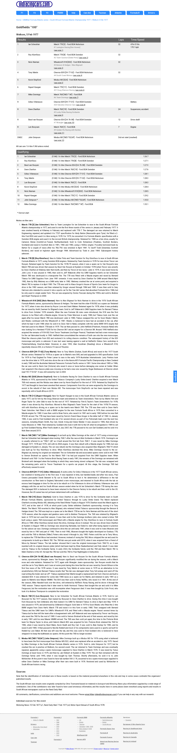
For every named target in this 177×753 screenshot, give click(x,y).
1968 (57, 722)
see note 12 (59, 140)
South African (106, 724)
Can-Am (34, 738)
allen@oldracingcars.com (105, 694)
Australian (82, 731)
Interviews (36, 729)
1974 (57, 735)
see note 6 (80, 90)
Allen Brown (70, 749)
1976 (89, 729)
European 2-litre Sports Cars (134, 724)
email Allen (89, 694)
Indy (32, 733)
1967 (57, 720)
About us (106, 749)
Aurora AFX (81, 739)
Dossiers (128, 720)
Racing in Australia (130, 733)
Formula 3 (57, 739)
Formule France (106, 737)
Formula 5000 (82, 717)
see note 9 (58, 115)
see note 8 (81, 105)
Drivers (33, 724)
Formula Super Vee (107, 729)
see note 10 (69, 123)
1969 (57, 724)
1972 (57, 731)
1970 (57, 726)
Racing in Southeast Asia (132, 728)
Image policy (114, 749)
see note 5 (58, 83)
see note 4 (77, 75)
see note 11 (59, 133)
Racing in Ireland (129, 741)
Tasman (34, 742)
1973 (57, 733)
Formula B (104, 733)
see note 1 (58, 50)
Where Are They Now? (40, 727)
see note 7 (74, 98)
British (81, 722)
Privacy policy (98, 749)
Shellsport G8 (82, 735)
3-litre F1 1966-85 (38, 720)
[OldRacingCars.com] (34, 5)
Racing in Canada (130, 737)
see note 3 (58, 68)
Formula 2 (57, 717)
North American (107, 720)
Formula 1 (34, 717)
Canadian (82, 726)
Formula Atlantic (106, 717)
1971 (57, 729)
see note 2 (83, 58)
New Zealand (83, 729)
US (80, 720)
